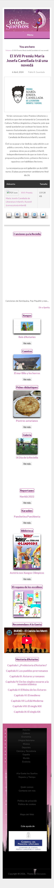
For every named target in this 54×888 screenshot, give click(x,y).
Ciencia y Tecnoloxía (26, 751)
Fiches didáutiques (27, 387)
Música (26, 744)
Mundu (26, 758)
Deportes (26, 747)
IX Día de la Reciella (27, 457)
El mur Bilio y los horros (27, 373)
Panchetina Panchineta (27, 516)
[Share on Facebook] (18, 217)
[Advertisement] (27, 476)
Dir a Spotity (44, 307)
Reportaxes (27, 490)
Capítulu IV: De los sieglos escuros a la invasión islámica (27, 683)
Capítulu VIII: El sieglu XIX (27, 706)
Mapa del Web (27, 814)
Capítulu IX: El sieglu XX (27, 711)
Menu (30, 34)
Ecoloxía (26, 761)
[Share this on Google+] (27, 217)
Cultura (26, 733)
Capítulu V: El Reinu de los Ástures (27, 689)
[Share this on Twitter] (44, 217)
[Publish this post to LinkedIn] (36, 217)
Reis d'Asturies (27, 337)
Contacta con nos (27, 790)
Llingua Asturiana (26, 740)
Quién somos (27, 787)
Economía (26, 737)
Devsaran (41, 873)
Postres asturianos (27, 420)
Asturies (26, 730)
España (26, 754)
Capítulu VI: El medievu (27, 695)
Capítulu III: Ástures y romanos (27, 676)
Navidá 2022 (27, 496)
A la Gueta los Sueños (27, 773)
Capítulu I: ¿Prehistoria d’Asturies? (27, 665)
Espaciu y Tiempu (27, 777)
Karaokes (27, 510)
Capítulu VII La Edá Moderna (27, 700)
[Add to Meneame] (10, 217)
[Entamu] (27, 20)
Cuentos (27, 351)
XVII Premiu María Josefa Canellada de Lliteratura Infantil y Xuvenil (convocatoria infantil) (19, 199)
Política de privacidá (27, 801)
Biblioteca (27, 530)
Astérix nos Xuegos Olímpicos (27, 572)
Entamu (8, 50)
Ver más (27, 343)
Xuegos (27, 315)
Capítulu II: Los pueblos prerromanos (27, 670)
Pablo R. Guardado (36, 72)
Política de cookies (27, 804)
